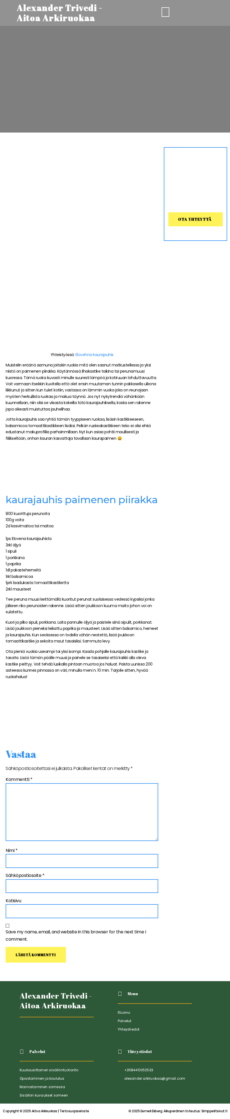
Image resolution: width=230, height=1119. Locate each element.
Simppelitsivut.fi (177, 1111)
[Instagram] (52, 1031)
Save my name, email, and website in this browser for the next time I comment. (76, 935)
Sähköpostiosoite (25, 875)
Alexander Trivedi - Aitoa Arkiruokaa (56, 1000)
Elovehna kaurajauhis (94, 354)
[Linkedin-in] (38, 1031)
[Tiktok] (24, 1031)
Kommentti (19, 779)
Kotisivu (13, 900)
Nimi (11, 850)
